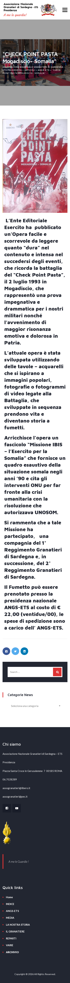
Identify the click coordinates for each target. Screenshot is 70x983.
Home (9, 897)
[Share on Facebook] (6, 651)
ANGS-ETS (12, 910)
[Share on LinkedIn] (24, 651)
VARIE (9, 945)
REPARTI (11, 938)
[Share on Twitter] (15, 651)
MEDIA (10, 917)
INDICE (10, 903)
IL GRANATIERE (15, 931)
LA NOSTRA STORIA (18, 924)
